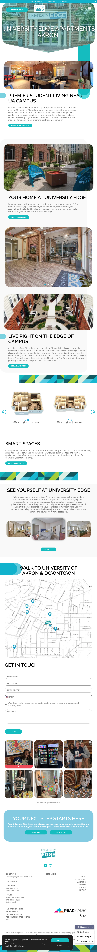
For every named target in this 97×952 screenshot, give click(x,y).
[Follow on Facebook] (45, 865)
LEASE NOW (36, 832)
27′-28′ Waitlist (12, 911)
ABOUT (83, 876)
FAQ (7, 919)
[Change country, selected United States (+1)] (7, 697)
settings (20, 946)
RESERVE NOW (17, 10)
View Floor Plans (18, 217)
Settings (60, 945)
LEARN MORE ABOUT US (20, 125)
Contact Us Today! (59, 1)
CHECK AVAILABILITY (16, 463)
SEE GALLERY (48, 549)
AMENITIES (81, 882)
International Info (15, 914)
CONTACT (82, 890)
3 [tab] (52, 284)
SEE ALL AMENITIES (18, 366)
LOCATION (82, 887)
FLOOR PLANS (80, 879)
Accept (60, 940)
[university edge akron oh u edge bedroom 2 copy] (19, 536)
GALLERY (82, 884)
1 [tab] (45, 284)
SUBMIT (13, 732)
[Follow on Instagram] (50, 866)
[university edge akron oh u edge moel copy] (79, 537)
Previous (4, 412)
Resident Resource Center (18, 917)
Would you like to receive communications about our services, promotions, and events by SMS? (43, 704)
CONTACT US (61, 832)
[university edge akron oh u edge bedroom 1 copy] (48, 543)
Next (93, 412)
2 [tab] (49, 284)
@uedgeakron (53, 802)
